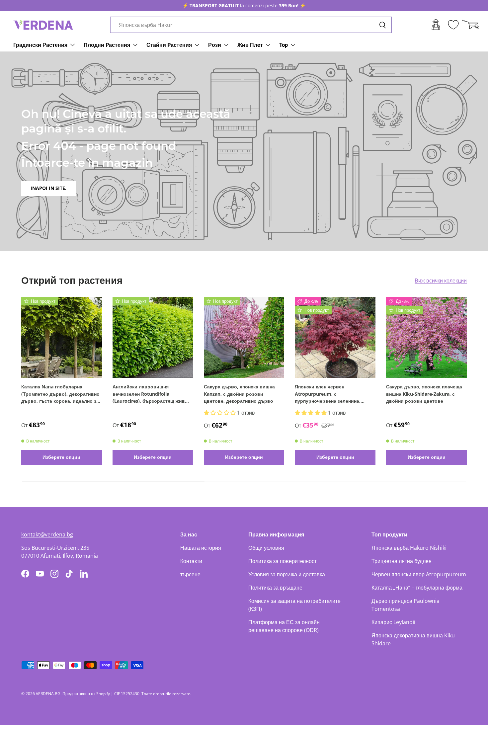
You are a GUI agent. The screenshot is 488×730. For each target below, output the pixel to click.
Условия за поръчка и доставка (286, 574)
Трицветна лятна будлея (401, 561)
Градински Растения (40, 44)
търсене (190, 574)
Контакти (191, 561)
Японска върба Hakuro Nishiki (409, 547)
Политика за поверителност (282, 561)
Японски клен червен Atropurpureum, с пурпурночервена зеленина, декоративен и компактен (328, 394)
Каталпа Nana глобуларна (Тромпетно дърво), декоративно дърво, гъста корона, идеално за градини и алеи (60, 394)
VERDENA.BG (48, 693)
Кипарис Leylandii (393, 622)
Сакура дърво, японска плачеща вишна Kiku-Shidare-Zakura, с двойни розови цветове (424, 393)
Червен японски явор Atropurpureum (418, 574)
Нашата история (200, 547)
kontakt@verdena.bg (47, 534)
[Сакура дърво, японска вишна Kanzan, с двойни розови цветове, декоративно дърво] (244, 337)
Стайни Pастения (169, 44)
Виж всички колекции (441, 280)
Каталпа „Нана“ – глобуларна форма (416, 587)
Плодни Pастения (107, 44)
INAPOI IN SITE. (48, 188)
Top (283, 44)
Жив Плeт (250, 44)
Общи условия (266, 547)
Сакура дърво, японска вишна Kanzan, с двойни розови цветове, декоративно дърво (239, 393)
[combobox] (251, 25)
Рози (214, 44)
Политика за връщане (275, 587)
